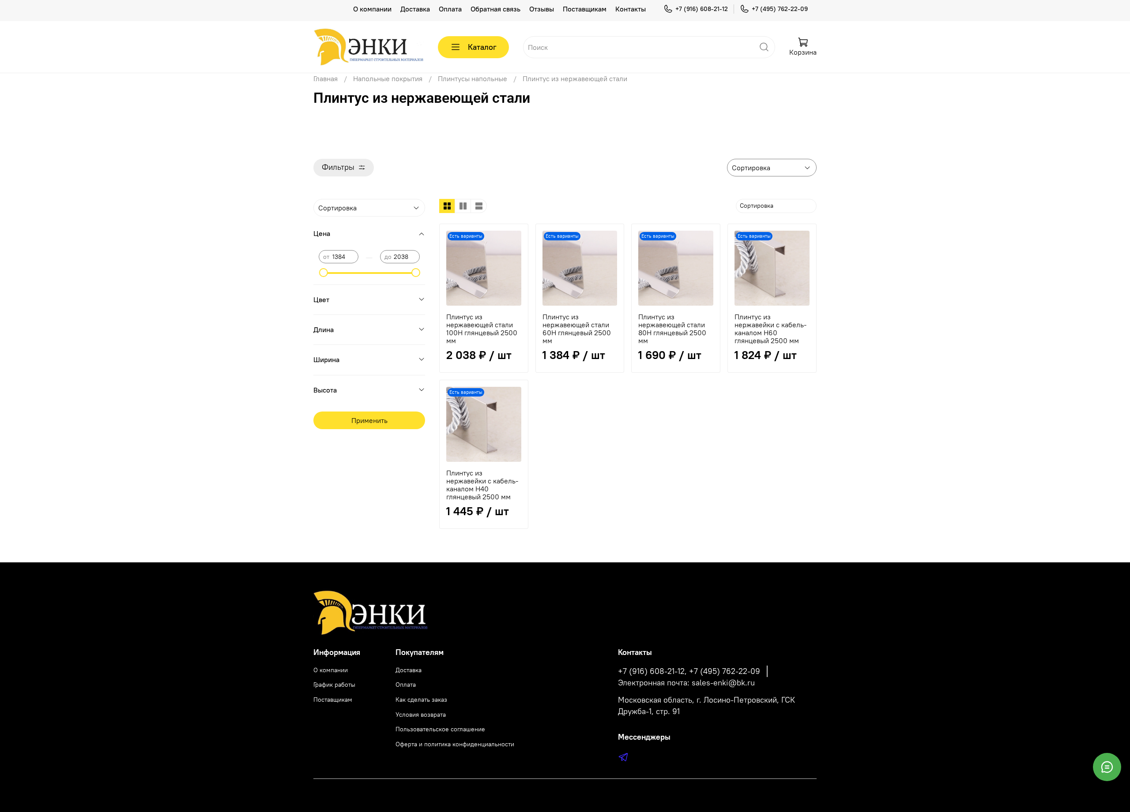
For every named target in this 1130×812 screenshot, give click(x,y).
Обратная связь (495, 8)
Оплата (450, 8)
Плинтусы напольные (472, 78)
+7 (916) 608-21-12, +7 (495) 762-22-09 (689, 671)
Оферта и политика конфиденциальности (455, 744)
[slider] (323, 272)
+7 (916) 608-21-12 (701, 9)
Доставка (415, 8)
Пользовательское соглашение (440, 729)
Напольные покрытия (387, 78)
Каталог (482, 47)
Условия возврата (421, 714)
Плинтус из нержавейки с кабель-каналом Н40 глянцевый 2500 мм (482, 484)
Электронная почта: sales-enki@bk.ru (686, 683)
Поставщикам (584, 8)
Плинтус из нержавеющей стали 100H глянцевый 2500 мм (481, 328)
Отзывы (541, 8)
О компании (372, 8)
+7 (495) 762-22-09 (780, 9)
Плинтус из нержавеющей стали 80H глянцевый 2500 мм (672, 328)
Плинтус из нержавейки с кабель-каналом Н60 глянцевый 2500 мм (770, 328)
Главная (325, 78)
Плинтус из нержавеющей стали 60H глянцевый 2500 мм (576, 328)
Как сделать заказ (421, 699)
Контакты (630, 8)
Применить (369, 420)
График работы (334, 685)
